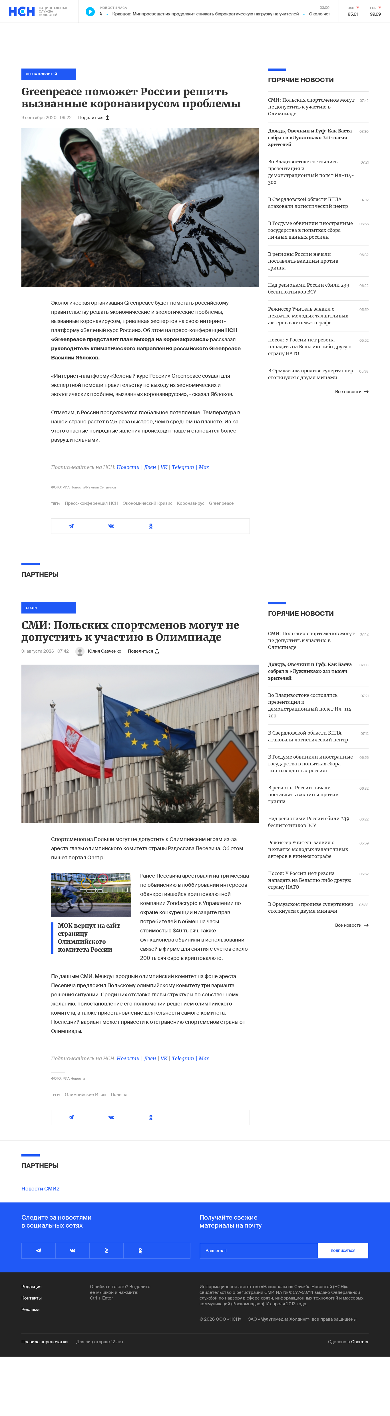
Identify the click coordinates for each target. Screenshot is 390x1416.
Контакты (31, 1298)
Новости (128, 467)
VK (164, 467)
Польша (119, 1094)
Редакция (31, 1287)
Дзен (150, 467)
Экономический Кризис (147, 503)
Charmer (360, 1342)
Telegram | (185, 467)
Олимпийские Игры (85, 1094)
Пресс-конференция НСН (91, 503)
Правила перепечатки (44, 1342)
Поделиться (90, 117)
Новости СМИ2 (40, 1188)
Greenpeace (221, 503)
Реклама (30, 1309)
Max (204, 467)
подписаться (343, 1251)
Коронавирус (190, 503)
